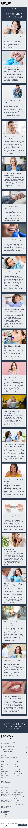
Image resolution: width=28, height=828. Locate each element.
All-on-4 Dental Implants (7, 795)
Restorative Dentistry (5, 791)
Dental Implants (6, 804)
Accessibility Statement (19, 823)
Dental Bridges (6, 798)
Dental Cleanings (4, 778)
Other (16, 790)
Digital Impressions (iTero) (18, 800)
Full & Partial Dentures (6, 807)
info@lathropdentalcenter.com (9, 757)
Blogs (17, 764)
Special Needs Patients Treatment (5, 812)
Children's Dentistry (4, 774)
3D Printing (18, 794)
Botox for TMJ (19, 796)
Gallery (4, 766)
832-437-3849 (5, 755)
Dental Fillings (6, 785)
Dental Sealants (6, 787)
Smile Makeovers (19, 773)
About (17, 761)
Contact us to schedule (14, 728)
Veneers (16, 775)
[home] (6, 3)
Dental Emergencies (5, 782)
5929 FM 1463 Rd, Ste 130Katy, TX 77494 (8, 743)
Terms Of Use (11, 823)
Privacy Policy (4, 823)
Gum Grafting (18, 804)
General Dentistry (4, 770)
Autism (3, 816)
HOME (3, 761)
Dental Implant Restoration (6, 801)
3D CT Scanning (19, 792)
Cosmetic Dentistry (17, 770)
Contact (18, 766)
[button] (25, 3)
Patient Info (5, 764)
